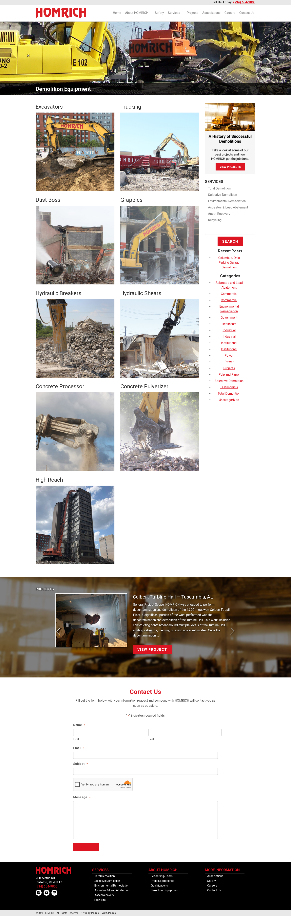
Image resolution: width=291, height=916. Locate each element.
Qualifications (159, 885)
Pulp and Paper (229, 374)
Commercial (229, 294)
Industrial (229, 330)
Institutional (229, 343)
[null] (45, 893)
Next (230, 632)
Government (229, 317)
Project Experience (162, 880)
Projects (192, 13)
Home (117, 13)
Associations (211, 13)
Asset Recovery (219, 214)
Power (229, 355)
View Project (152, 644)
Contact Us (246, 13)
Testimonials (229, 387)
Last (151, 739)
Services (174, 13)
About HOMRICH (136, 13)
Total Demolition (219, 188)
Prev (60, 632)
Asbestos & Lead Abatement (228, 207)
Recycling (215, 220)
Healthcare (229, 324)
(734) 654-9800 (244, 2)
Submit (86, 847)
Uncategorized (229, 400)
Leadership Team (162, 876)
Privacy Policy (90, 912)
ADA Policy (109, 912)
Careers (229, 13)
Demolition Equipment (165, 890)
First (76, 739)
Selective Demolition (222, 195)
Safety (159, 13)
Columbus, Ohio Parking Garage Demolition (229, 262)
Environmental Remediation (227, 201)
